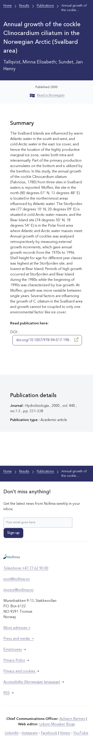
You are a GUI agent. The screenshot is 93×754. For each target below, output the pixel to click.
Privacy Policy (14, 660)
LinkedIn (12, 733)
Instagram (30, 733)
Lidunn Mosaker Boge (57, 724)
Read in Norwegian (51, 95)
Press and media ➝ (18, 639)
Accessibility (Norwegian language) (31, 682)
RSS (6, 693)
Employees (12, 650)
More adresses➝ (16, 628)
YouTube (80, 733)
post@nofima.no (16, 579)
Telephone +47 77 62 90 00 (25, 568)
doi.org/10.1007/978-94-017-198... (44, 340)
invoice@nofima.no (18, 590)
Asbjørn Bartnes (72, 719)
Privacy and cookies (19, 671)
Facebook (49, 733)
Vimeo (65, 733)
